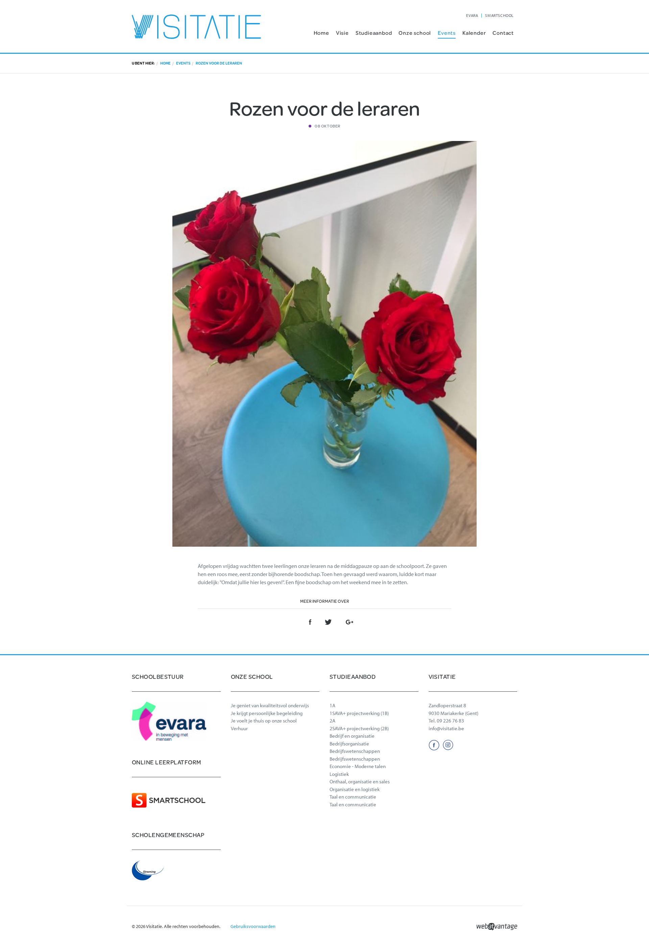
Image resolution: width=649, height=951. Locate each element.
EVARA (472, 15)
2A (332, 720)
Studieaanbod (374, 33)
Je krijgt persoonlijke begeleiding (267, 713)
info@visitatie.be (446, 728)
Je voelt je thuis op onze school (264, 720)
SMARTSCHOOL (499, 15)
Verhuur (239, 728)
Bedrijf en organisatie (352, 736)
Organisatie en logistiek (355, 789)
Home (321, 33)
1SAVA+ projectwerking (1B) (359, 713)
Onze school (415, 33)
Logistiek (339, 774)
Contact (503, 33)
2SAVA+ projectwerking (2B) (359, 728)
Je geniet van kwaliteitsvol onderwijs (270, 705)
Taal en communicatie (353, 796)
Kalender (474, 33)
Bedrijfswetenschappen (355, 751)
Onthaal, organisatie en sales (360, 781)
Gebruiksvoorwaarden (253, 926)
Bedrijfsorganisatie (349, 743)
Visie (342, 33)
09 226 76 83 (450, 720)
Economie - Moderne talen (358, 766)
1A (332, 705)
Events (447, 33)
